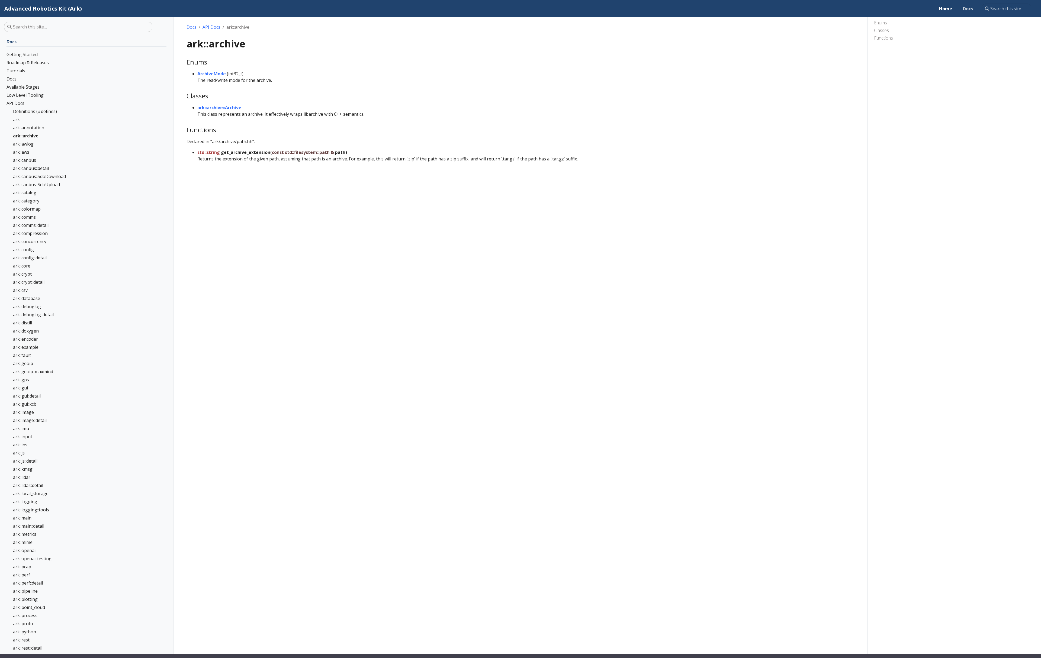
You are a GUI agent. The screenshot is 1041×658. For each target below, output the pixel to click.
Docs (192, 27)
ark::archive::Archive (219, 108)
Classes (881, 30)
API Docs (211, 27)
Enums (880, 23)
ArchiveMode (211, 74)
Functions (883, 38)
